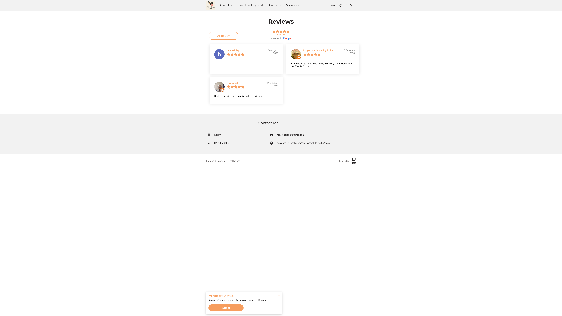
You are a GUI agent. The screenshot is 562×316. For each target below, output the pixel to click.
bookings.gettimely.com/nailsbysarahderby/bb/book (303, 143)
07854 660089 (221, 143)
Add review (223, 36)
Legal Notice (234, 161)
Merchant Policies (215, 161)
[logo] (354, 161)
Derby (217, 135)
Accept (226, 308)
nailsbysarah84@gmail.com (290, 135)
